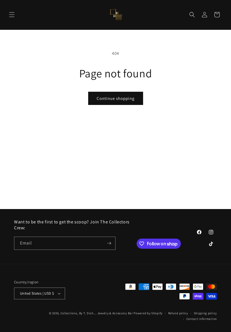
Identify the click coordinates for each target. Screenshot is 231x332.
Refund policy (178, 313)
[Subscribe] (109, 243)
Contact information (201, 319)
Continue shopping (116, 98)
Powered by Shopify (148, 313)
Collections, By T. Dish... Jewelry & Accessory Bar (97, 313)
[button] (12, 14)
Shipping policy (205, 313)
